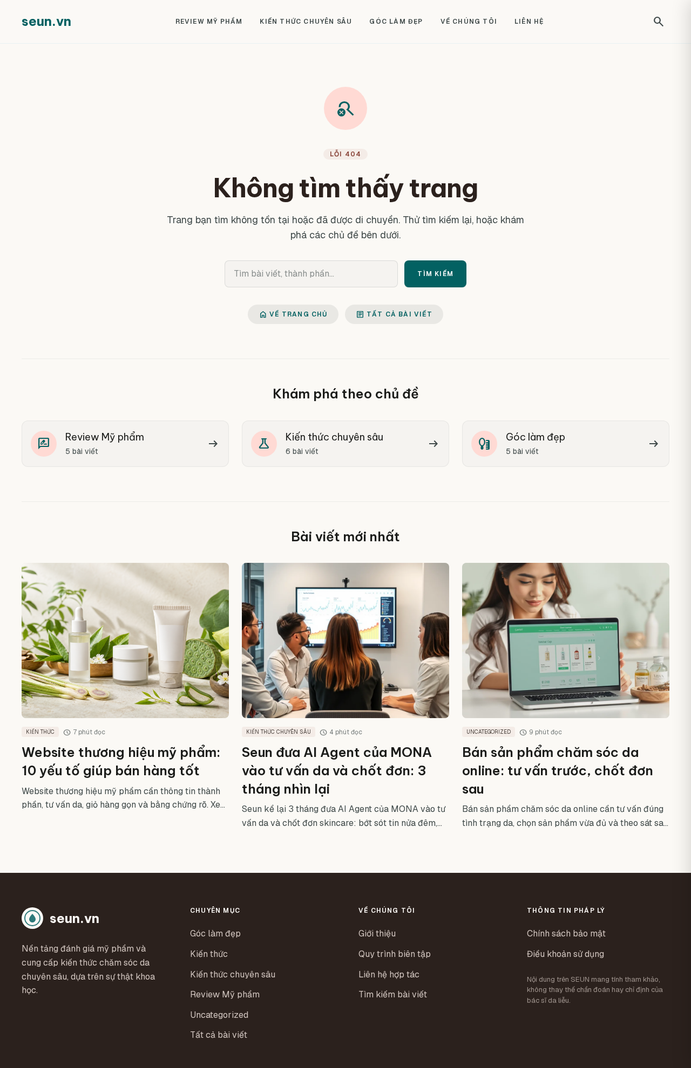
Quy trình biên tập (394, 954)
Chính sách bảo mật (566, 933)
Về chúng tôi (469, 21)
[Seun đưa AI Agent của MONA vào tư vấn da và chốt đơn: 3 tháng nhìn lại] (345, 696)
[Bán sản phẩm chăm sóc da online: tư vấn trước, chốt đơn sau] (565, 696)
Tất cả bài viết (394, 314)
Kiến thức (209, 954)
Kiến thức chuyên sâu (306, 21)
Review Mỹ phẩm (209, 21)
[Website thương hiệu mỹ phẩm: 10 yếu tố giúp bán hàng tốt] (125, 696)
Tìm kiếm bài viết (392, 994)
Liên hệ (529, 21)
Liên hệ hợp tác (388, 974)
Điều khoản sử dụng (565, 954)
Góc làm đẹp (396, 21)
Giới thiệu (377, 933)
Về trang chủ (293, 314)
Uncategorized (219, 1015)
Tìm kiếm (435, 274)
